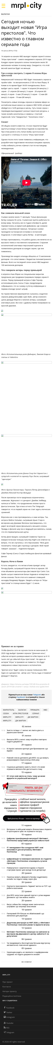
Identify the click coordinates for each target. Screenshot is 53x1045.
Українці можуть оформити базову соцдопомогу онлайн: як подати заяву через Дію (27, 878)
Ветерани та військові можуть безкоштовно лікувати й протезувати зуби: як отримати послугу (29, 830)
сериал (35, 713)
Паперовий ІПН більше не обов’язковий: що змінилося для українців (25, 914)
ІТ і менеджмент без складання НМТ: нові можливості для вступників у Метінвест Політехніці (25, 849)
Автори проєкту (9, 991)
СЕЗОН (6, 713)
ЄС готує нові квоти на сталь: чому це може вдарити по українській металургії (26, 777)
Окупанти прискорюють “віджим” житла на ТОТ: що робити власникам (29, 887)
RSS (7, 1027)
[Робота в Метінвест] (26, 803)
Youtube (9, 1023)
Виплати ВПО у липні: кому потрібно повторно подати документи (27, 740)
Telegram (37, 694)
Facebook (21, 697)
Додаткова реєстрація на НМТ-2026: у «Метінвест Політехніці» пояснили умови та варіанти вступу (28, 924)
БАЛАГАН (22, 710)
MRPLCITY (7, 717)
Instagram (10, 1017)
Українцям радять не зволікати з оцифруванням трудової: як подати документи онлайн (27, 953)
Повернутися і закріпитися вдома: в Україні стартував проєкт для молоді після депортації (26, 869)
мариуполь (8, 710)
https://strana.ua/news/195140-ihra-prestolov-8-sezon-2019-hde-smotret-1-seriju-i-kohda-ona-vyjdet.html (25, 685)
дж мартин (33, 717)
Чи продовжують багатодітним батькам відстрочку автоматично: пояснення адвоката (28, 944)
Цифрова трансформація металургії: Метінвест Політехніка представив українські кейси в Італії (28, 839)
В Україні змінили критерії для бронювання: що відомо (27, 750)
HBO (45, 710)
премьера (34, 710)
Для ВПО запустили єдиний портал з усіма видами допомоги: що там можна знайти (28, 896)
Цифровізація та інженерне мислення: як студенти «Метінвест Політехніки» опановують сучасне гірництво (29, 861)
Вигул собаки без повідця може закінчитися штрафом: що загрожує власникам (25, 905)
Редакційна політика (11, 996)
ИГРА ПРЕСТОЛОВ (20, 713)
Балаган (5, 14)
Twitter (9, 1012)
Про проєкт (7, 982)
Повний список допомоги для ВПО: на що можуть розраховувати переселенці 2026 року (28, 759)
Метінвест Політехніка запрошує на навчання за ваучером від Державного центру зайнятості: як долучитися (28, 934)
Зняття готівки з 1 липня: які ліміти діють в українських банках (25, 731)
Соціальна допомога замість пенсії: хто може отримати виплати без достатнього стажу (26, 768)
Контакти (6, 986)
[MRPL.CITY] (26, 5)
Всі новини (27, 962)
